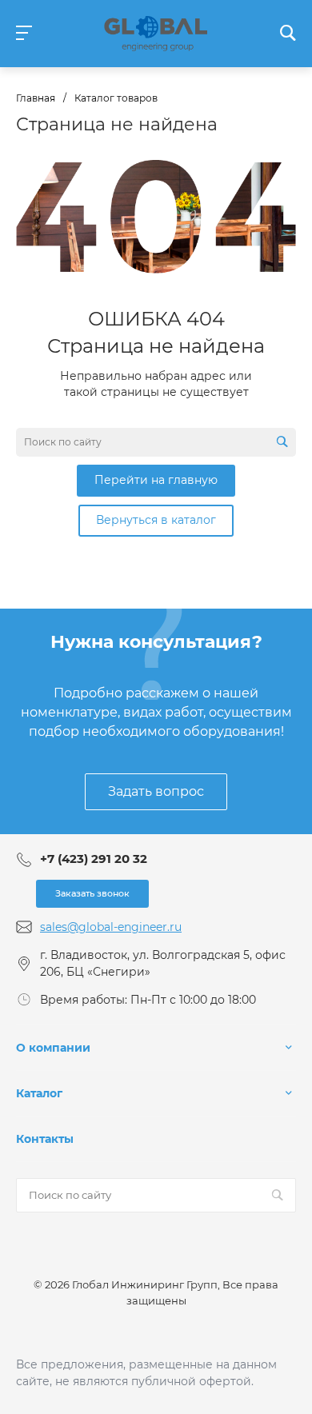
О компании (53, 1048)
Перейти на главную (156, 480)
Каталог (39, 1093)
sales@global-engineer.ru (111, 927)
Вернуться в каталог (156, 520)
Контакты (45, 1139)
